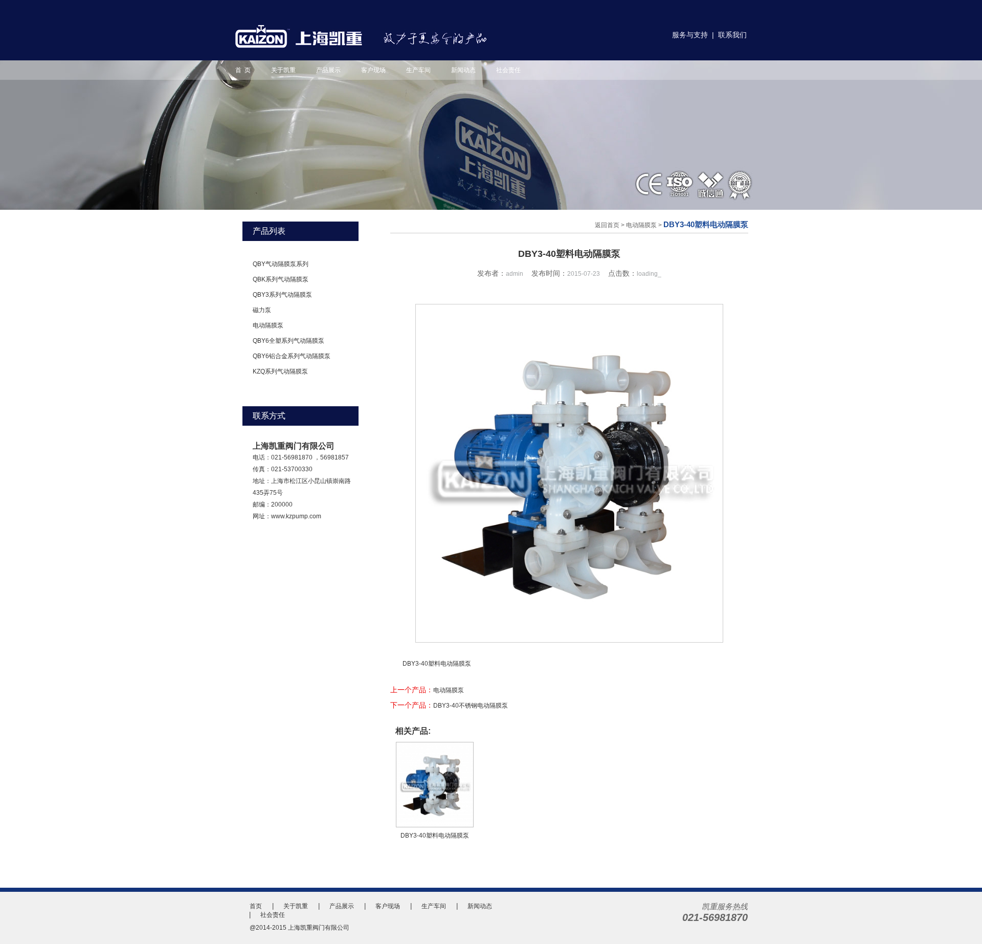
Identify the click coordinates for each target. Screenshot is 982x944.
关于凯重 (283, 70)
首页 (256, 906)
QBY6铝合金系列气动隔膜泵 (291, 356)
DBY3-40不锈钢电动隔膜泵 (470, 705)
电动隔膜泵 (268, 325)
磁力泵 (262, 310)
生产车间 (418, 70)
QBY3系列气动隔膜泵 (282, 294)
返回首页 (607, 225)
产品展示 (328, 70)
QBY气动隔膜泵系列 (280, 264)
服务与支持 (690, 35)
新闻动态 (463, 70)
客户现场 (373, 70)
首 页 (243, 70)
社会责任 (508, 70)
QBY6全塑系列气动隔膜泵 (288, 340)
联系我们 (732, 35)
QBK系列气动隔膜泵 (280, 279)
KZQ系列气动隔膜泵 (280, 371)
